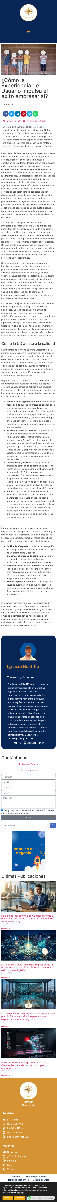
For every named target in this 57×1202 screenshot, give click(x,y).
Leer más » (5, 929)
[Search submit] (53, 825)
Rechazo (20, 1198)
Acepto (7, 1198)
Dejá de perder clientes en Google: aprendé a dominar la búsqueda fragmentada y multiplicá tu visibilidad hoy (27, 918)
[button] (28, 32)
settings (20, 1192)
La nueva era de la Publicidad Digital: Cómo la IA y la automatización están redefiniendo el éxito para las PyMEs (27, 967)
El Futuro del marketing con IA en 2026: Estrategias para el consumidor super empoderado (24, 1065)
